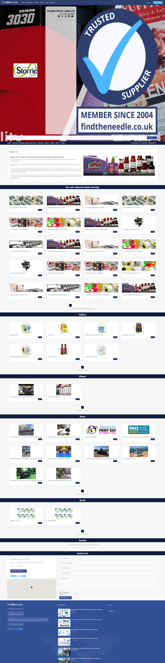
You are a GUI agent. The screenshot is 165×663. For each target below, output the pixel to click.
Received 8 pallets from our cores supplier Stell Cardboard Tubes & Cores (27, 437)
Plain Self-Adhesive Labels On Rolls (131, 273)
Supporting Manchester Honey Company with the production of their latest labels (67, 437)
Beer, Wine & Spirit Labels (129, 335)
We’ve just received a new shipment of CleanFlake (59, 480)
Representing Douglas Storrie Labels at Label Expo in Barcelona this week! (27, 458)
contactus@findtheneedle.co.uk (16, 614)
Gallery (40, 143)
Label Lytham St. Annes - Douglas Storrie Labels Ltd (22, 396)
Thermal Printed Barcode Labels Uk (131, 207)
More (63, 143)
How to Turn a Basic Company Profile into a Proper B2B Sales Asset (86, 619)
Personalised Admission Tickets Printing (95, 251)
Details (40, 209)
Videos (47, 143)
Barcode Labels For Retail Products (18, 207)
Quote (57, 143)
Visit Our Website (150, 143)
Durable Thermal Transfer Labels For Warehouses (97, 294)
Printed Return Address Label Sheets (94, 273)
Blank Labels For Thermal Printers (18, 273)
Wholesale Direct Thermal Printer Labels (57, 229)
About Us (42, 2)
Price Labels (51, 335)
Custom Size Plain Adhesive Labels (131, 229)
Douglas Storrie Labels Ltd (60, 11)
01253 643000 (67, 14)
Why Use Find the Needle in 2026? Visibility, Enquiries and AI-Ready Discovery (86, 610)
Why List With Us (29, 2)
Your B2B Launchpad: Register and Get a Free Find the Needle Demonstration (85, 649)
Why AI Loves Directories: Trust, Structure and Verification (84, 638)
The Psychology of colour (129, 458)
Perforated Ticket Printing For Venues (94, 207)
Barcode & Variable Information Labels (19, 356)
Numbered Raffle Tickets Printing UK (18, 294)
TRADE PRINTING (52, 520)
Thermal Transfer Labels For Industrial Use (133, 251)
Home (22, 2)
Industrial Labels (14, 335)
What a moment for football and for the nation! (59, 458)
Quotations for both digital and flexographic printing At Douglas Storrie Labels (103, 458)
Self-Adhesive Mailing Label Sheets (56, 273)
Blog (47, 2)
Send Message (64, 597)
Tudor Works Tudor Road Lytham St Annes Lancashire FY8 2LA (30, 562)
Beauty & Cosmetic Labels (91, 356)
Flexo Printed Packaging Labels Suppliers (57, 294)
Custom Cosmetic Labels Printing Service (133, 294)
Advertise (37, 2)
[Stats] (25, 576)
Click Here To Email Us (17, 571)
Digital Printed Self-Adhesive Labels (56, 207)
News (52, 143)
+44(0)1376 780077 (18, 624)
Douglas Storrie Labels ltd (54, 396)
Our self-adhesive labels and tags (24, 143)
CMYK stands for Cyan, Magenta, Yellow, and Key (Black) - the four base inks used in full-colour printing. (35, 480)
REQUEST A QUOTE (14, 520)
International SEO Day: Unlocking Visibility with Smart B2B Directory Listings (86, 659)
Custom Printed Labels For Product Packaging (96, 229)
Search (151, 137)
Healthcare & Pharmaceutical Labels (94, 335)
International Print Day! (90, 437)
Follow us (111, 611)
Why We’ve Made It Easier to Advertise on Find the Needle (84, 629)
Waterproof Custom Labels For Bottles (57, 251)
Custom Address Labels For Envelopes (19, 229)
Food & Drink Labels (52, 356)
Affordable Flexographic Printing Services (20, 251)
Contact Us (52, 2)
